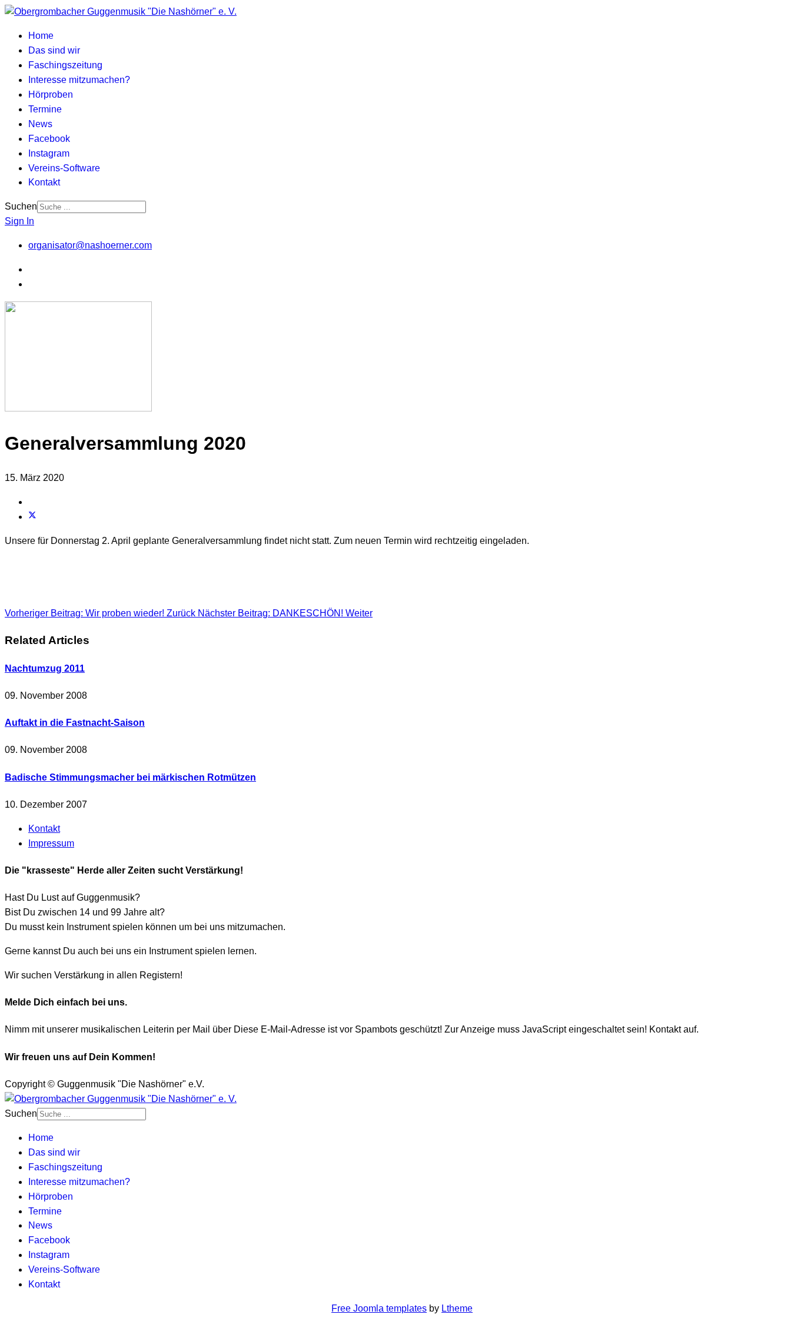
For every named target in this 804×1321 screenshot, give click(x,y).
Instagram (48, 153)
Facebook (49, 139)
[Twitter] (32, 517)
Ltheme (457, 1308)
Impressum (51, 843)
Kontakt (44, 182)
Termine (45, 109)
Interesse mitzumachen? (79, 80)
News (40, 124)
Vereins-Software (64, 168)
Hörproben (50, 94)
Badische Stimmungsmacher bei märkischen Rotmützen (130, 777)
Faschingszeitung (65, 65)
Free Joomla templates (379, 1308)
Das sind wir (54, 50)
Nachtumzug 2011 (45, 668)
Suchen (21, 206)
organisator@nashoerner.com (90, 245)
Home (41, 36)
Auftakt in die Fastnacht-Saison (75, 723)
